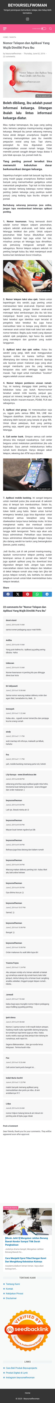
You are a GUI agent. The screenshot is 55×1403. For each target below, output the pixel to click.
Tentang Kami (13, 1284)
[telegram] (47, 594)
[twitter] (18, 594)
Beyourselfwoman (27, 5)
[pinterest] (27, 594)
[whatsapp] (37, 594)
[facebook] (8, 594)
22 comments (9, 56)
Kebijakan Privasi (14, 1293)
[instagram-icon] (27, 19)
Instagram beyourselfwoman (20, 1377)
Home (27, 1393)
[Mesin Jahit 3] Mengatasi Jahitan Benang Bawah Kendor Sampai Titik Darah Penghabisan (26, 1241)
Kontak (9, 1288)
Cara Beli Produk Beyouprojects (21, 1368)
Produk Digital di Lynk (17, 1372)
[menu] (6, 28)
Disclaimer (11, 1298)
